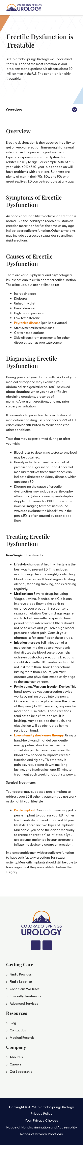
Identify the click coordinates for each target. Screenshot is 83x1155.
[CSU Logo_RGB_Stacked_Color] (41, 912)
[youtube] (47, 945)
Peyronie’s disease (27, 322)
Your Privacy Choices (41, 1120)
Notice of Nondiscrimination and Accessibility (41, 1127)
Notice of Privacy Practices (41, 1134)
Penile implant (24, 810)
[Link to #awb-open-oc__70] (74, 7)
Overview (14, 109)
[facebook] (35, 945)
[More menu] (74, 109)
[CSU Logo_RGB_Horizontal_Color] (24, 5)
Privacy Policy (41, 1113)
